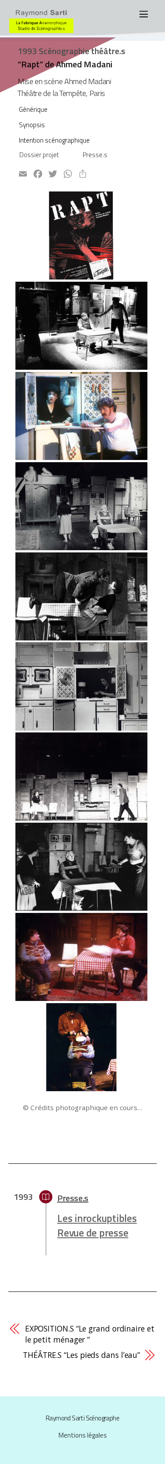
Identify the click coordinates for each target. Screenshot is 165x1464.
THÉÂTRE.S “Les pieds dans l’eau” (81, 1355)
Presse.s (95, 155)
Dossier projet (39, 155)
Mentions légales (83, 1435)
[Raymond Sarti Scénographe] (41, 29)
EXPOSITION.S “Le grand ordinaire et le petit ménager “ (89, 1334)
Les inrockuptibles (97, 1218)
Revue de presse (92, 1232)
